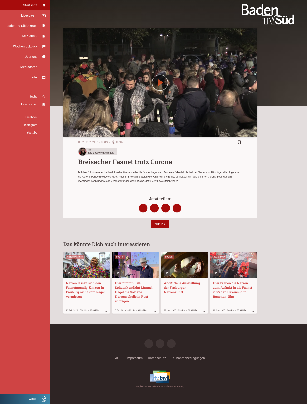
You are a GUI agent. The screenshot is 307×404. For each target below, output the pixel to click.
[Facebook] (148, 343)
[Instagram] (160, 343)
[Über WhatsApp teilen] (165, 208)
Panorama (219, 257)
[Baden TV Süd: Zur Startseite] (268, 14)
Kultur (169, 257)
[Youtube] (171, 343)
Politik (120, 257)
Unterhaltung (75, 257)
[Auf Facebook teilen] (143, 208)
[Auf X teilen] (154, 208)
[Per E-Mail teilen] (177, 208)
